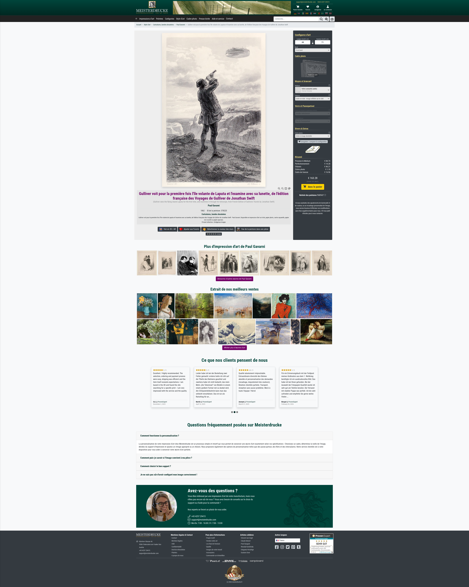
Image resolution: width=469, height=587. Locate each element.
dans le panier (314, 186)
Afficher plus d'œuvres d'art (234, 347)
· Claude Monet (245, 541)
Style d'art (180, 19)
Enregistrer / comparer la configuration (313, 142)
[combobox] (312, 50)
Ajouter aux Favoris (190, 229)
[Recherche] (321, 18)
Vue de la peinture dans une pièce (254, 229)
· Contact (174, 538)
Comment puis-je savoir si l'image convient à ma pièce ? (166, 457)
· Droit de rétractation (178, 550)
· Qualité (208, 547)
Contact (229, 18)
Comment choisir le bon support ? (155, 466)
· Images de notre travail (214, 550)
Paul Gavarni (180, 25)
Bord (296, 47)
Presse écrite (204, 19)
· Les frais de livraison (213, 544)
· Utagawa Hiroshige (247, 550)
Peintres (159, 19)
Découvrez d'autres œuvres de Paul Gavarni (234, 279)
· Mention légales (176, 541)
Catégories (169, 19)
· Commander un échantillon (215, 556)
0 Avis (218, 234)
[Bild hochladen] (332, 18)
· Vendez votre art (211, 541)
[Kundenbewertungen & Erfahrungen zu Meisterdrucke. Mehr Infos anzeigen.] (321, 543)
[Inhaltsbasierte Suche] (326, 18)
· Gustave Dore (245, 553)
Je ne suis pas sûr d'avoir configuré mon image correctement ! (168, 474)
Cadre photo (192, 19)
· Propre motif (210, 538)
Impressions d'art (146, 19)
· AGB (173, 544)
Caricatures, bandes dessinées (163, 25)
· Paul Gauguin (245, 544)
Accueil (138, 25)
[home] (136, 18)
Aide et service (218, 19)
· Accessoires (210, 553)
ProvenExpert (166, 402)
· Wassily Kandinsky (246, 547)
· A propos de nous (177, 556)
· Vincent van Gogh (246, 538)
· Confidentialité (176, 547)
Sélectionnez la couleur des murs (219, 229)
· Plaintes (174, 553)
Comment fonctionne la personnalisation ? (159, 435)
